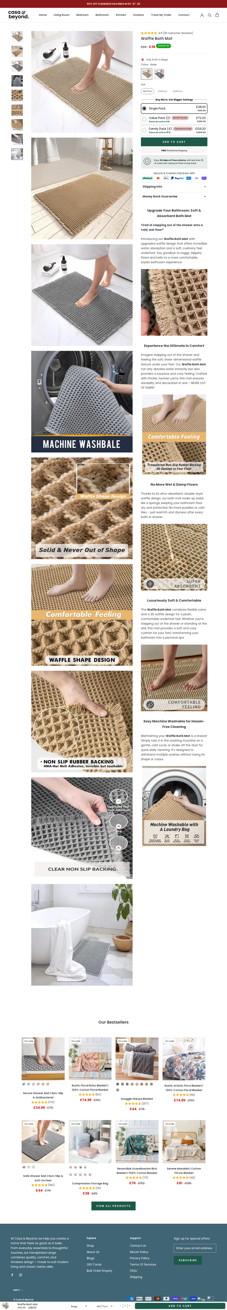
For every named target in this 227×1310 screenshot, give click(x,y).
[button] (174, 108)
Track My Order (161, 15)
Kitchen (121, 15)
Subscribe (188, 1260)
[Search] (209, 15)
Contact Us (138, 1246)
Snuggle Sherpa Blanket (137, 1099)
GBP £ (16, 1290)
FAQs (133, 1271)
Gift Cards (94, 1265)
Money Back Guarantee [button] (160, 196)
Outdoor (138, 15)
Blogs (90, 1258)
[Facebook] (12, 1274)
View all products (113, 1206)
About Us (93, 1252)
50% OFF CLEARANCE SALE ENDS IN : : (113, 3)
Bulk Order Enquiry (99, 1271)
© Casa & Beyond (23, 1299)
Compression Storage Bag (90, 1183)
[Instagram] (20, 1274)
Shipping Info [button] (152, 187)
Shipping (136, 1277)
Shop (90, 1246)
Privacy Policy (140, 1258)
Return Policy (139, 1252)
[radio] (146, 74)
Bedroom (82, 15)
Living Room (61, 15)
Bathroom (102, 15)
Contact (183, 15)
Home (43, 15)
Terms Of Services (143, 1265)
